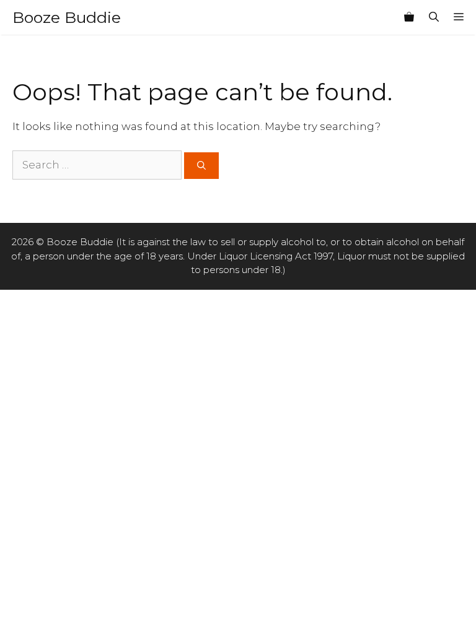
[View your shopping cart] (409, 17)
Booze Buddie (66, 17)
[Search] (201, 165)
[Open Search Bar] (433, 17)
